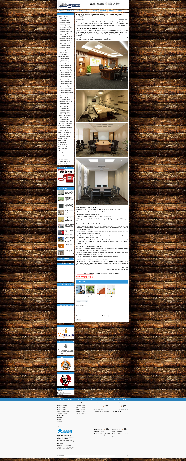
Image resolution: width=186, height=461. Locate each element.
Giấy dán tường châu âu (65, 43)
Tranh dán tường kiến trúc (66, 94)
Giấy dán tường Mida (65, 110)
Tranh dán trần (63, 60)
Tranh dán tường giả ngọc (66, 61)
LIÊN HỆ (120, 10)
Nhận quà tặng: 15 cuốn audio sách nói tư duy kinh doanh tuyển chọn (69, 232)
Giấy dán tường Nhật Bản (81, 415)
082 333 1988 (65, 450)
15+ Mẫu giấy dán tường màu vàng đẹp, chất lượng (69, 219)
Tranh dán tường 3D (64, 58)
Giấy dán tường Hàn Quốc (82, 416)
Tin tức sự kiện (63, 188)
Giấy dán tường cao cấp (65, 42)
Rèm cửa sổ (62, 157)
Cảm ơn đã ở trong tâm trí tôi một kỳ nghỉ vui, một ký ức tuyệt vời (69, 239)
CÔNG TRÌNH (112, 10)
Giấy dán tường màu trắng (66, 31)
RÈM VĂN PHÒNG (63, 148)
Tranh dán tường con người (66, 69)
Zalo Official (60, 425)
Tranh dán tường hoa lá (65, 76)
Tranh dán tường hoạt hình (66, 78)
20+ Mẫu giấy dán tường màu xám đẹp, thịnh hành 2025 (69, 212)
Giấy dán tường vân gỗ (65, 26)
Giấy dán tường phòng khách (66, 33)
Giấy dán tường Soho (65, 105)
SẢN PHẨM (79, 10)
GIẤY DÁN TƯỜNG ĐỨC (64, 125)
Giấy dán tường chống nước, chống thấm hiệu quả (69, 199)
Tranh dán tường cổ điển (65, 67)
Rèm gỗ (61, 153)
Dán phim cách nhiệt (80, 411)
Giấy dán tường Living (65, 97)
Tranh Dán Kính (62, 140)
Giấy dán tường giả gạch (65, 22)
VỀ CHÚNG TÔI (70, 10)
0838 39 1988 (68, 447)
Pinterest (60, 421)
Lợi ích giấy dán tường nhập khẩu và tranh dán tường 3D (69, 252)
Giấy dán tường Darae (65, 112)
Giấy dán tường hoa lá (65, 29)
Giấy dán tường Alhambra (66, 127)
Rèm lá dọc (61, 155)
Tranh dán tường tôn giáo (66, 86)
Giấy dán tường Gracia (65, 113)
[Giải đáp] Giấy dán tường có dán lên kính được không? (69, 225)
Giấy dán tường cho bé (65, 45)
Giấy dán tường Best (64, 119)
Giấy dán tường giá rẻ (65, 49)
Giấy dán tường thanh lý (65, 47)
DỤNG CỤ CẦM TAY (63, 159)
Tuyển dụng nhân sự (62, 413)
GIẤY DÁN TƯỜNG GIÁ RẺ (65, 132)
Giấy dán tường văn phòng (66, 34)
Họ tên (77, 315)
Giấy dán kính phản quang (65, 146)
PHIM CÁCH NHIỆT (63, 138)
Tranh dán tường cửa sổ (65, 72)
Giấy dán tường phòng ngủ (66, 36)
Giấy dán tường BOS (64, 103)
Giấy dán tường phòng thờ (66, 40)
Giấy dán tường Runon (65, 117)
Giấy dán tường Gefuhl (65, 129)
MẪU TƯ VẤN (103, 10)
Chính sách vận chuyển (63, 407)
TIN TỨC (95, 10)
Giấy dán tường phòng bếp (66, 38)
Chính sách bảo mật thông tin (64, 411)
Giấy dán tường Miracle (65, 130)
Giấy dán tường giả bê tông (66, 27)
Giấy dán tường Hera (64, 108)
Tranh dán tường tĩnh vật (65, 90)
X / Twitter (85, 301)
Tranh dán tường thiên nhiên (66, 92)
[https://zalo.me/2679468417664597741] (65, 177)
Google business (61, 426)
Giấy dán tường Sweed (65, 134)
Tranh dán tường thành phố (66, 85)
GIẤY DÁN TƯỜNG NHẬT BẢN (66, 115)
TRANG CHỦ (61, 10)
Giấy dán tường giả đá (65, 24)
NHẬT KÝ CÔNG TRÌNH (64, 161)
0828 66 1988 (66, 448)
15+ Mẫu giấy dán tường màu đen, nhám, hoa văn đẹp (69, 205)
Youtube (60, 423)
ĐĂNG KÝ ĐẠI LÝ (63, 163)
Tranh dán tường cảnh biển (66, 88)
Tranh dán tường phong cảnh (66, 79)
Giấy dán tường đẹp (64, 18)
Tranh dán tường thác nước (66, 83)
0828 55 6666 (68, 445)
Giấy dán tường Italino (65, 136)
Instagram (60, 419)
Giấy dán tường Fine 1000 (66, 121)
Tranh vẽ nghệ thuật (64, 63)
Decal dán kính (62, 142)
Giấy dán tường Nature (65, 106)
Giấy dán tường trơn (64, 20)
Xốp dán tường (63, 54)
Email (103, 315)
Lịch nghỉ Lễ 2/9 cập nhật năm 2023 (69, 245)
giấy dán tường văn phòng (96, 226)
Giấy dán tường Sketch (65, 99)
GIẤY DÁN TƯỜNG (63, 16)
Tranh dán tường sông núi (66, 81)
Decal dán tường (63, 52)
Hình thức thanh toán (62, 405)
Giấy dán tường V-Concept (66, 101)
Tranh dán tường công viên (66, 70)
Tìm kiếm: (59, 390)
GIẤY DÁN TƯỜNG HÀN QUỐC (66, 96)
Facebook (79, 301)
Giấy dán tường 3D (64, 50)
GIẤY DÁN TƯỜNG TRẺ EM (65, 123)
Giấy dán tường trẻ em (81, 413)
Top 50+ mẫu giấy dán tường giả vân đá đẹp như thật (69, 192)
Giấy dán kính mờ (63, 144)
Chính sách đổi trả (62, 409)
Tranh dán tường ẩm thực (66, 65)
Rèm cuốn (61, 150)
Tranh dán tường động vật (66, 74)
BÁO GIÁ (88, 10)
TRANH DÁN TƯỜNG (64, 56)
